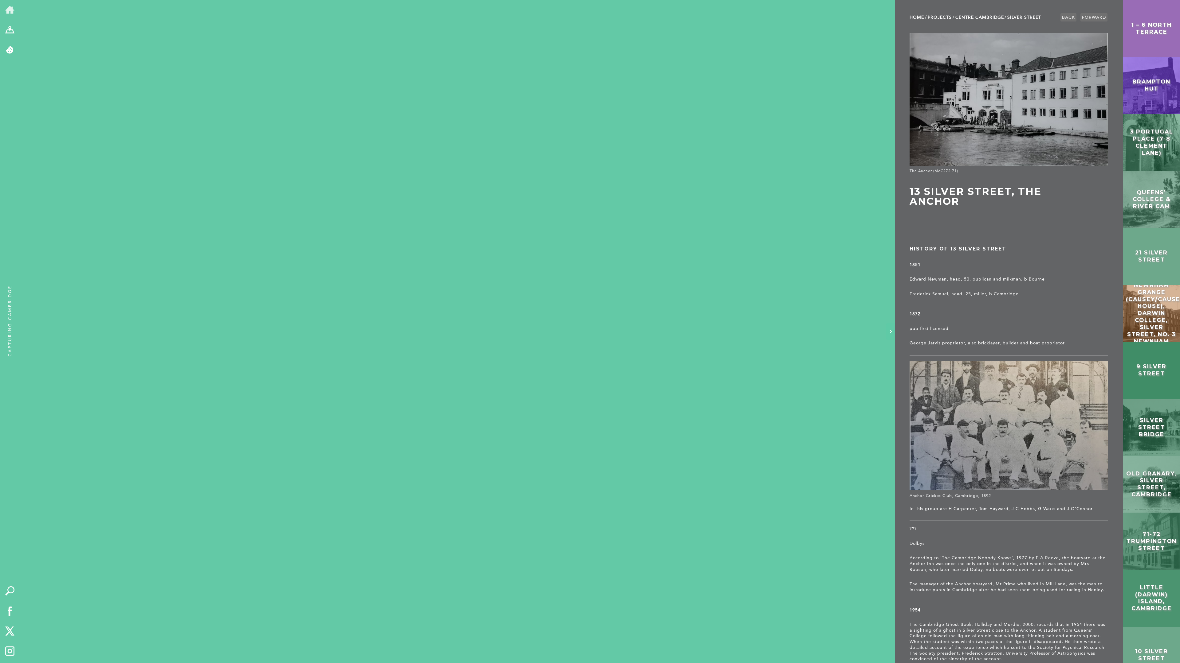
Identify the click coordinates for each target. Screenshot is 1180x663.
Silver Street (1024, 17)
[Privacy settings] (10, 50)
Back (1068, 17)
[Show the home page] (10, 10)
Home (917, 17)
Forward (1094, 17)
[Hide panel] (890, 331)
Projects (940, 17)
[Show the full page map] (10, 30)
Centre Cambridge (979, 17)
